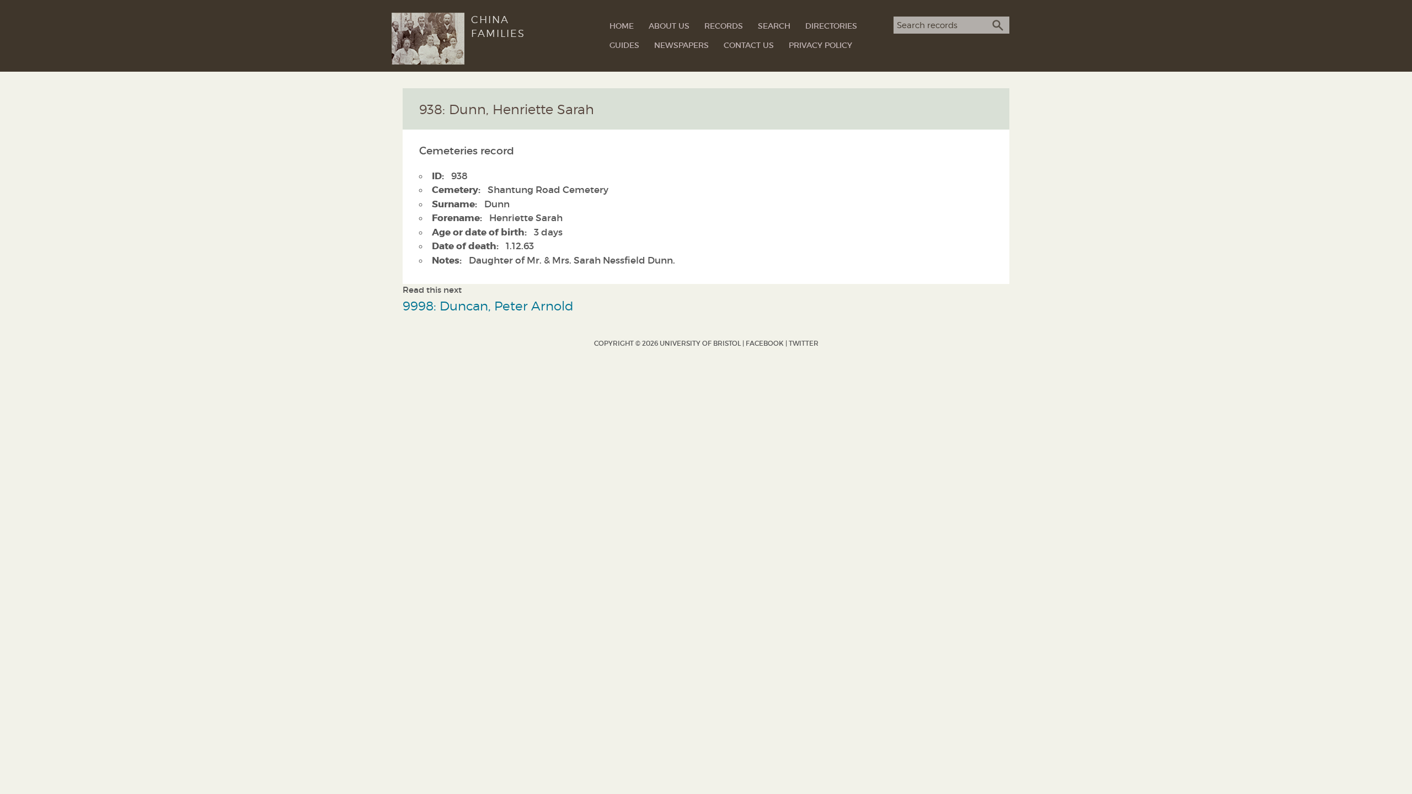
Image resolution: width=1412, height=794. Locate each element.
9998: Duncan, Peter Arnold (488, 305)
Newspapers (681, 45)
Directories (831, 26)
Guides (624, 45)
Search (774, 26)
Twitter (804, 343)
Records (723, 26)
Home (621, 26)
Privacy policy (820, 45)
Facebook (765, 343)
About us (669, 26)
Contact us (749, 45)
